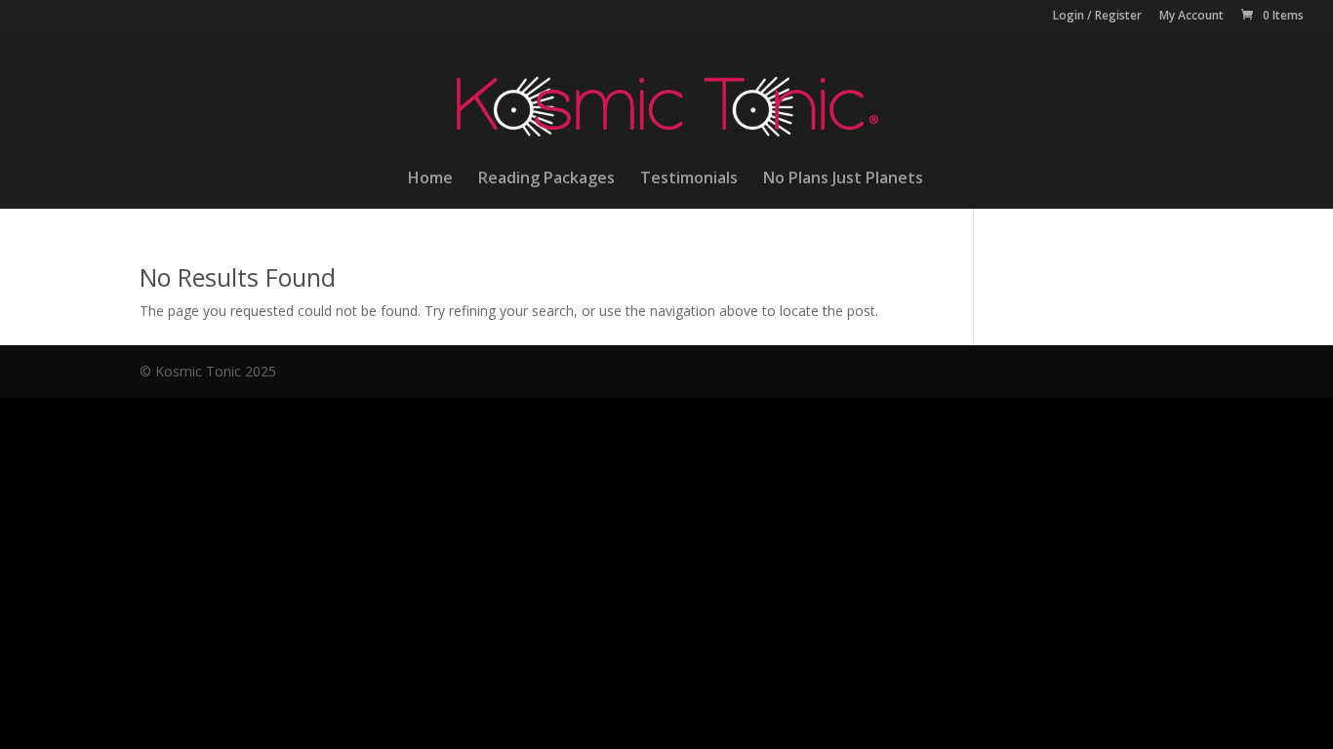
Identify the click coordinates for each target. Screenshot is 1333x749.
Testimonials (689, 179)
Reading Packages (546, 179)
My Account (1191, 16)
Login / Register (1097, 16)
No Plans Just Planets (843, 179)
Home (430, 179)
